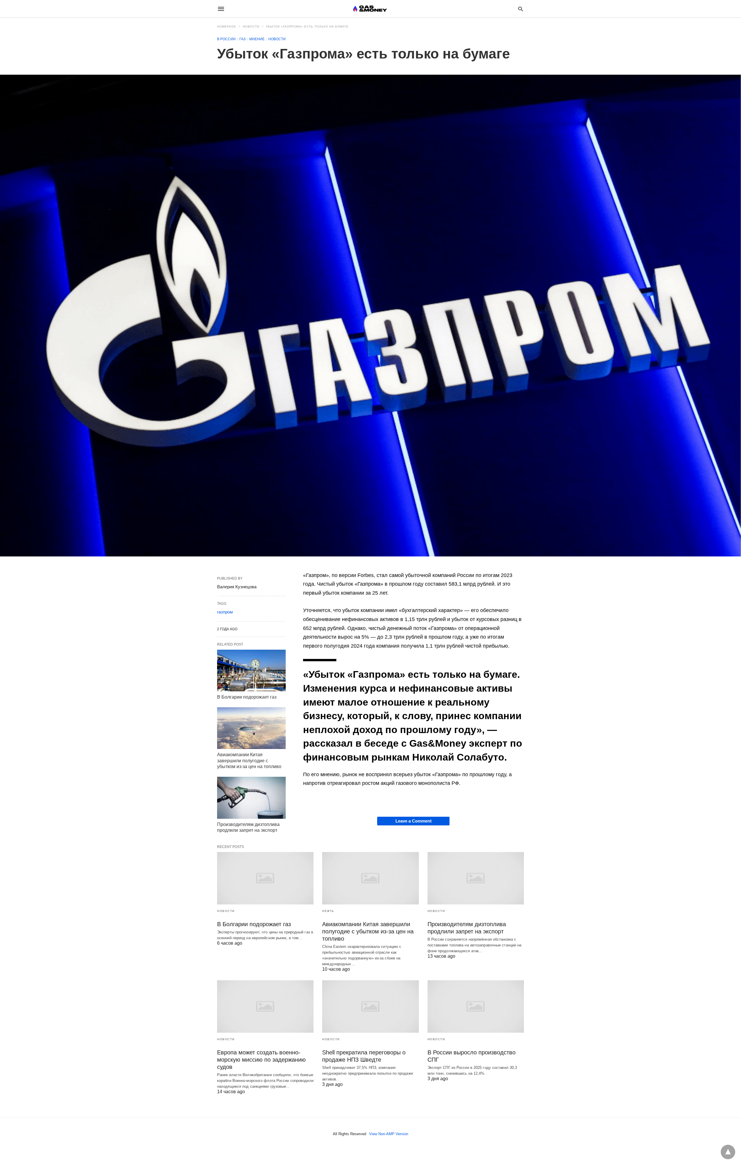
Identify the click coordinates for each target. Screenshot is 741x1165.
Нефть (328, 911)
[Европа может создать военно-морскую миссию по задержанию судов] (265, 1006)
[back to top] (728, 1152)
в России (226, 39)
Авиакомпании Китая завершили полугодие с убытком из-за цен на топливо (250, 760)
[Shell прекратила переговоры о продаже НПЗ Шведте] (370, 1006)
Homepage (226, 26)
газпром (225, 611)
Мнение (257, 39)
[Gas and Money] (370, 9)
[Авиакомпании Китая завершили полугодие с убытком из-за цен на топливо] (251, 728)
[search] (520, 9)
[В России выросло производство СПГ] (476, 1006)
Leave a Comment (413, 820)
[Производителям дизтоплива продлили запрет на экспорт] (251, 797)
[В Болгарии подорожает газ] (251, 670)
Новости (251, 26)
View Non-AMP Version (388, 1134)
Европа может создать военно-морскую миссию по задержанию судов (261, 1059)
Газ (242, 39)
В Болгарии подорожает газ (246, 697)
